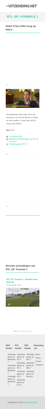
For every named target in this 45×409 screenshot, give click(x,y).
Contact (38, 361)
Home (38, 354)
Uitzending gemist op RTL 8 (21, 382)
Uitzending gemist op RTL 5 (21, 365)
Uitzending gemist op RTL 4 (21, 357)
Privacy (38, 358)
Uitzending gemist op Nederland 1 (11, 358)
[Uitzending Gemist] (23, 6)
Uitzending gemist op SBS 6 (30, 365)
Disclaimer (39, 365)
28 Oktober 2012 (15, 136)
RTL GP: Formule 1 (22, 16)
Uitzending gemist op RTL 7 (21, 374)
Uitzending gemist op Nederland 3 (11, 380)
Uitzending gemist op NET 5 (30, 357)
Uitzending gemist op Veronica (30, 374)
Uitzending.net (31, 402)
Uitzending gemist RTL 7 (18, 144)
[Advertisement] (22, 58)
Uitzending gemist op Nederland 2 (11, 369)
